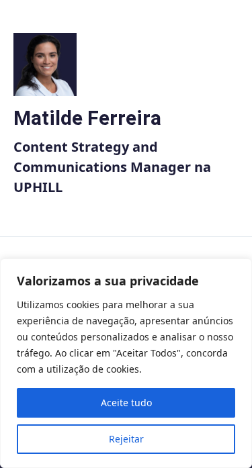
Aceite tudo (126, 402)
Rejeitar (126, 438)
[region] (126, 363)
